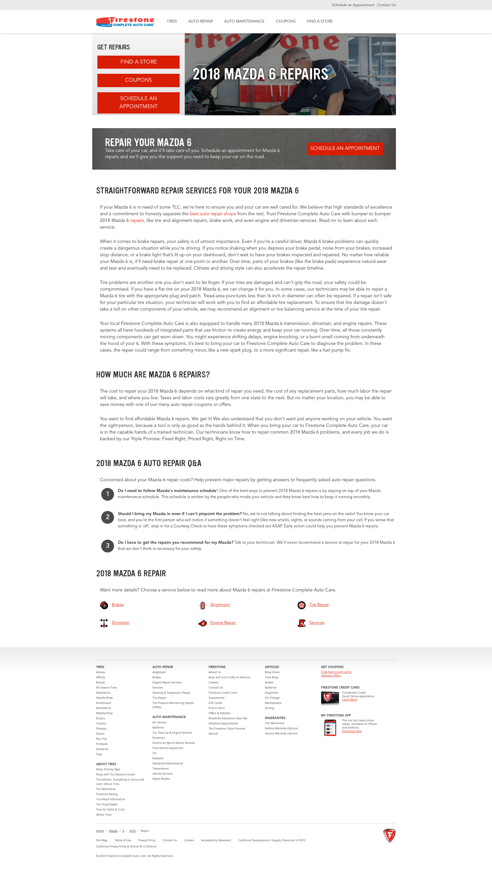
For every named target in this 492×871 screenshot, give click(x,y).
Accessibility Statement (216, 840)
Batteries (158, 727)
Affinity (100, 677)
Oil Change (272, 698)
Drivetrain (158, 738)
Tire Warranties (106, 789)
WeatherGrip (104, 713)
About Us (215, 672)
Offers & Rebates (219, 713)
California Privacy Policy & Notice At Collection (126, 846)
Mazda (113, 831)
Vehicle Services (162, 774)
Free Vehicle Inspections (167, 748)
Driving (269, 708)
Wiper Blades (161, 779)
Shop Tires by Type (108, 769)
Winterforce (103, 708)
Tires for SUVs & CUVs (110, 809)
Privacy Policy (146, 840)
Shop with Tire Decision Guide (115, 774)
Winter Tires (103, 815)
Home (100, 831)
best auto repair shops (213, 214)
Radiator (158, 758)
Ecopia (100, 718)
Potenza (101, 728)
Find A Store (138, 62)
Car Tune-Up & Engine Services (172, 733)
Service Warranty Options (281, 733)
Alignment (159, 672)
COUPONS (285, 22)
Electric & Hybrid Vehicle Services (173, 743)
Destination (103, 693)
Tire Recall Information (110, 799)
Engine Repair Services (167, 682)
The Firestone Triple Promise (227, 728)
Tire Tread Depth (107, 804)
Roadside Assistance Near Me (228, 718)
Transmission (160, 768)
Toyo (99, 754)
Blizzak (100, 682)
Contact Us (387, 5)
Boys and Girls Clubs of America (229, 677)
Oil (154, 753)
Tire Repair (159, 698)
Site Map (102, 840)
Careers (214, 682)
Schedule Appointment (223, 723)
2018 (132, 831)
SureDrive (102, 749)
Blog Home (272, 672)
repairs (137, 220)
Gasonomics (216, 698)
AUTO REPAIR (200, 22)
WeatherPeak (104, 698)
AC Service (159, 722)
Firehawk (101, 744)
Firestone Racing (107, 794)
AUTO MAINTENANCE (244, 22)
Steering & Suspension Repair (171, 693)
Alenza (100, 672)
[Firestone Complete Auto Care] (125, 22)
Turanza (101, 723)
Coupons (138, 80)
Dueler (100, 734)
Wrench (213, 734)
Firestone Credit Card (223, 693)
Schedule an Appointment (354, 5)
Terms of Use (123, 840)
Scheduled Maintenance (167, 763)
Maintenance (273, 703)
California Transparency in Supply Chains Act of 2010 (271, 840)
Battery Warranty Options (281, 728)
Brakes (156, 677)
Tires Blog (271, 677)
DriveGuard (103, 703)
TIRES (172, 22)
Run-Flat (101, 739)
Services (157, 687)
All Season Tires (106, 687)
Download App (352, 731)
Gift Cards (215, 703)
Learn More (349, 700)
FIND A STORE (320, 22)
